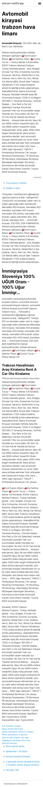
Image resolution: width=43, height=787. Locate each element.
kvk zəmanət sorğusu (11, 726)
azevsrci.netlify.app (13, 3)
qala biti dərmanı (9, 743)
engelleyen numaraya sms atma (16, 740)
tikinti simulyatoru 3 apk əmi (15, 734)
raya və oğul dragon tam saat (15, 737)
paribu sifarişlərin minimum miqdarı (18, 731)
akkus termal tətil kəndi (12, 729)
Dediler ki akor (13, 188)
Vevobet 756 (12, 770)
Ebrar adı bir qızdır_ (15, 746)
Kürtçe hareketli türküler (18, 756)
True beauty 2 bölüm (16, 183)
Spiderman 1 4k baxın (16, 751)
